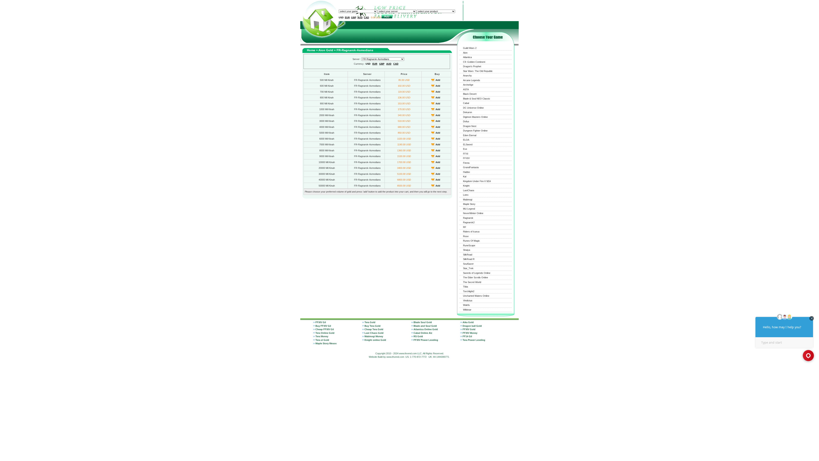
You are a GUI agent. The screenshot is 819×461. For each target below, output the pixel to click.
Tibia (465, 286)
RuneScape (469, 245)
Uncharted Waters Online (476, 296)
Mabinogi (467, 199)
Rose (466, 236)
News (485, 3)
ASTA (466, 89)
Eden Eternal (469, 135)
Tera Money (321, 336)
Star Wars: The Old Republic (478, 71)
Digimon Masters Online (475, 117)
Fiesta (466, 163)
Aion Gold (325, 50)
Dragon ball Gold (472, 326)
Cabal (466, 103)
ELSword (467, 144)
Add (438, 80)
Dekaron (467, 112)
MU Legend (469, 208)
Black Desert (469, 94)
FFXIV (466, 158)
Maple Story (469, 204)
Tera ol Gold (322, 340)
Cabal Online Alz (423, 333)
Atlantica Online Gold (426, 329)
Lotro (465, 195)
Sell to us (427, 3)
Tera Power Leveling (474, 340)
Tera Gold (369, 322)
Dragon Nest (469, 126)
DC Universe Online (473, 107)
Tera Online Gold (324, 333)
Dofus (466, 121)
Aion (465, 52)
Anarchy (467, 75)
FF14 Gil (467, 336)
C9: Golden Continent (474, 62)
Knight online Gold (375, 340)
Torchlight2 (468, 291)
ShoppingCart (508, 3)
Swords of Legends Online (476, 273)
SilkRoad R (469, 259)
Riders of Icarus (471, 231)
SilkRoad (467, 254)
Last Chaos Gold (373, 333)
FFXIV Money (470, 333)
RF (464, 227)
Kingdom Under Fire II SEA (477, 181)
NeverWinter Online (473, 213)
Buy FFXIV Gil (323, 326)
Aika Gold (468, 322)
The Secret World (472, 282)
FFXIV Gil (320, 322)
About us (441, 3)
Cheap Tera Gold (373, 329)
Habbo (466, 172)
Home (414, 3)
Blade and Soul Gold (425, 326)
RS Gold (418, 336)
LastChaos (468, 190)
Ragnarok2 (469, 222)
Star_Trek (468, 268)
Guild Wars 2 (469, 48)
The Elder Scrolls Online (475, 277)
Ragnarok (468, 218)
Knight (466, 185)
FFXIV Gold (469, 329)
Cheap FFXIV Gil (324, 329)
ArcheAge (468, 84)
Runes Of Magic (471, 240)
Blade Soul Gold (423, 322)
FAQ (494, 3)
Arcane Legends (471, 80)
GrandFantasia (471, 167)
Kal (464, 176)
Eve (465, 149)
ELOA (466, 140)
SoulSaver (468, 264)
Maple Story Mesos (326, 343)
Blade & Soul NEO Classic (476, 98)
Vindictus (467, 300)
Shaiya (466, 250)
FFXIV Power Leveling (426, 340)
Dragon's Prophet (472, 66)
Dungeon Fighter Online (475, 130)
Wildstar (467, 309)
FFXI (465, 153)
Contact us (457, 3)
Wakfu (466, 305)
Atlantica (467, 57)
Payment (472, 3)
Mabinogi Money (373, 336)
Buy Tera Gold (372, 326)
